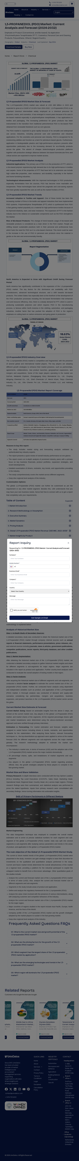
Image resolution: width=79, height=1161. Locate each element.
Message (12, 596)
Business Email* (14, 571)
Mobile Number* (14, 563)
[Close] (68, 543)
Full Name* (12, 555)
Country (12, 588)
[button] (11, 567)
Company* (12, 579)
